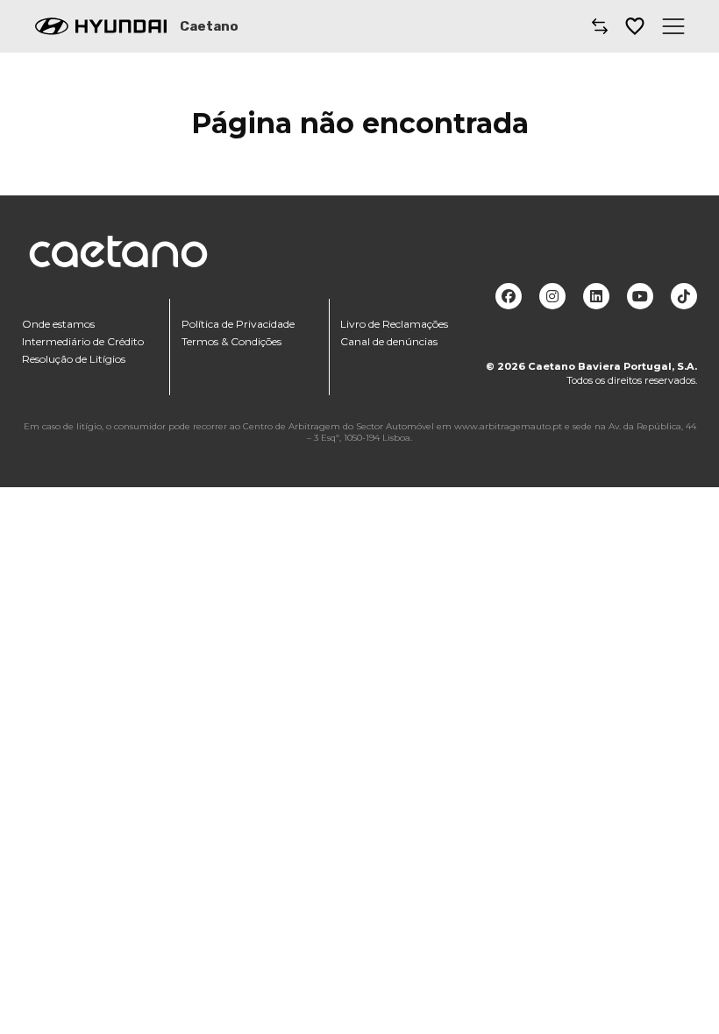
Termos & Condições (231, 341)
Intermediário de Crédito (83, 341)
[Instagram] (552, 296)
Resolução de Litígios (73, 358)
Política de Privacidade (238, 323)
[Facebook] (508, 296)
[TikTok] (684, 296)
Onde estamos (58, 323)
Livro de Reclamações (394, 323)
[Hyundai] (101, 26)
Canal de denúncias (389, 341)
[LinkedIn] (596, 296)
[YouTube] (640, 296)
